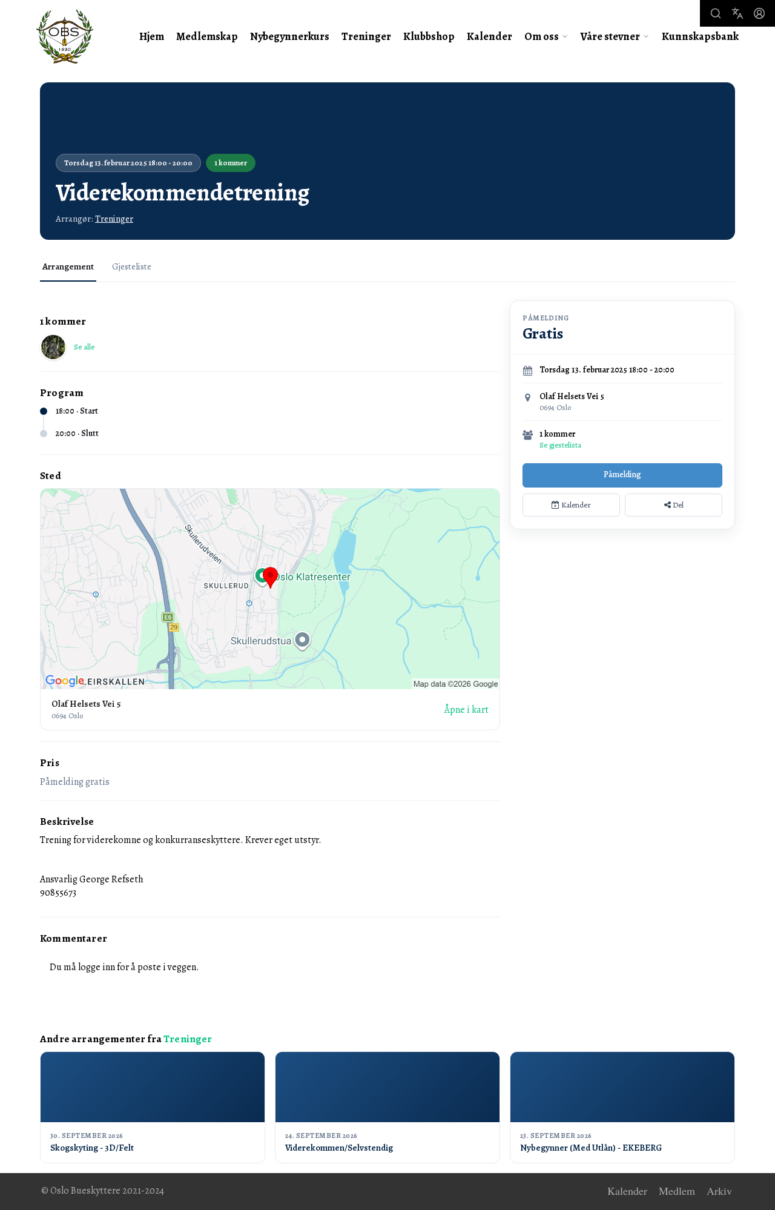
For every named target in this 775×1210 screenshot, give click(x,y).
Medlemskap (207, 36)
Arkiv (719, 1191)
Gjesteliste (131, 266)
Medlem (677, 1191)
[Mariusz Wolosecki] (53, 347)
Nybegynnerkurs (289, 36)
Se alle (84, 347)
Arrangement (68, 266)
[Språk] (737, 13)
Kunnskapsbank (700, 36)
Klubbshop (429, 36)
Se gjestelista (560, 445)
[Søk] (716, 13)
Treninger (366, 36)
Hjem (151, 36)
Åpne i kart (466, 709)
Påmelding (622, 474)
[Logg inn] (759, 13)
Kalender (489, 36)
